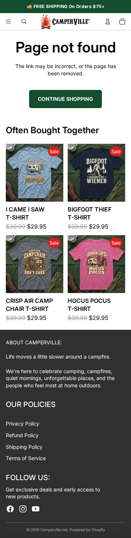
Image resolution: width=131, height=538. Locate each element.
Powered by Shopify (87, 529)
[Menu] (8, 21)
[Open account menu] (107, 21)
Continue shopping (65, 99)
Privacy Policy (22, 423)
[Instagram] (23, 509)
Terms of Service (26, 458)
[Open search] (24, 21)
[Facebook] (10, 509)
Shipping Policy (24, 447)
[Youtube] (35, 509)
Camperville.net (53, 529)
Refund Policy (22, 435)
